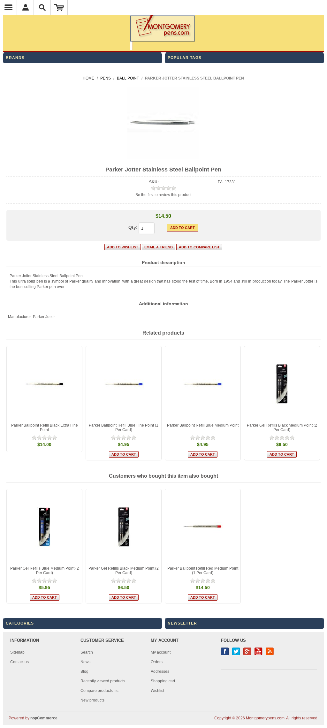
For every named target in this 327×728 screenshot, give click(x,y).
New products (92, 700)
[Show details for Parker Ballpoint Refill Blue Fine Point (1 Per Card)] (123, 384)
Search (86, 652)
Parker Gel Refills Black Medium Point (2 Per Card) (282, 427)
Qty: (133, 227)
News (85, 662)
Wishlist (157, 690)
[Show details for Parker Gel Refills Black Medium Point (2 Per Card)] (282, 384)
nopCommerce (43, 718)
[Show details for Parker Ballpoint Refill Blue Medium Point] (203, 384)
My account (161, 652)
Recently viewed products (102, 681)
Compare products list (99, 690)
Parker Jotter (44, 317)
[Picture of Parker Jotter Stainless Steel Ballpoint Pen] (163, 157)
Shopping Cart (59, 7)
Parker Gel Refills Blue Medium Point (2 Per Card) (44, 570)
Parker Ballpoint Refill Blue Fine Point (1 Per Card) (123, 427)
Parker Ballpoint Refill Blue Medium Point (203, 425)
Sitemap (17, 652)
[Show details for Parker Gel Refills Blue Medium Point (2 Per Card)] (44, 527)
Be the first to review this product (163, 195)
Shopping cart (163, 681)
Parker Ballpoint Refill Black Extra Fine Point (44, 427)
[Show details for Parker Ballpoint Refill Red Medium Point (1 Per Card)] (203, 527)
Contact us (19, 662)
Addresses (160, 671)
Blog (84, 671)
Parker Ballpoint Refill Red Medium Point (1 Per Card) (202, 570)
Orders (157, 662)
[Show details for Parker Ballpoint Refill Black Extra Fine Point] (44, 384)
